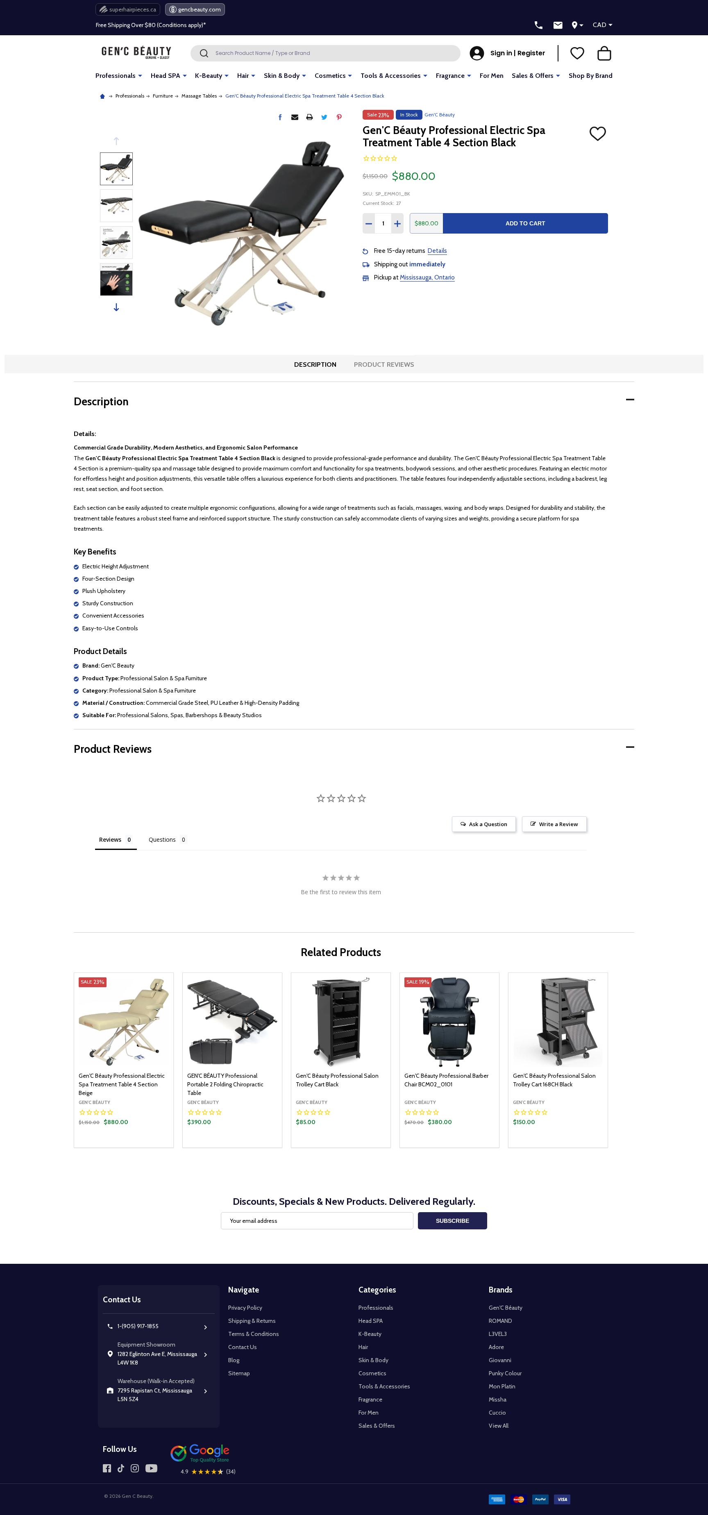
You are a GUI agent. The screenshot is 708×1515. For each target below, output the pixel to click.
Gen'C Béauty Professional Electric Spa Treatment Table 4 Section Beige (122, 1084)
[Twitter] (324, 117)
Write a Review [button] (558, 824)
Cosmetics (330, 75)
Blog (233, 1360)
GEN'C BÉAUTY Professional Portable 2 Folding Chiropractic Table (225, 1084)
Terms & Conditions (253, 1334)
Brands (501, 1290)
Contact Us (242, 1347)
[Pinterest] (339, 117)
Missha (497, 1399)
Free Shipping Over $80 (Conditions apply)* (151, 25)
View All (498, 1425)
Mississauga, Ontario (427, 277)
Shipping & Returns (252, 1320)
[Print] (309, 117)
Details (437, 250)
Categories (377, 1290)
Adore (496, 1347)
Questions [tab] (162, 839)
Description (315, 364)
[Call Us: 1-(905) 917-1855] (538, 25)
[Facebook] (280, 117)
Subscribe (452, 1220)
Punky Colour (505, 1373)
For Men (492, 75)
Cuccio (497, 1412)
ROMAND (500, 1320)
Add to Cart (525, 223)
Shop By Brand (591, 75)
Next (116, 307)
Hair (243, 75)
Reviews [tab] (110, 839)
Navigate (243, 1290)
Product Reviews (384, 364)
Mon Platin (502, 1386)
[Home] (103, 96)
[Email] (294, 117)
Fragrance (450, 75)
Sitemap (239, 1373)
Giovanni (500, 1360)
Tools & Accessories (391, 75)
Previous (116, 141)
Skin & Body (282, 75)
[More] (140, 75)
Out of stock (124, 1147)
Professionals (115, 75)
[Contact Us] (558, 25)
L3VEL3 (498, 1334)
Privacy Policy (245, 1307)
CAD (599, 25)
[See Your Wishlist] (577, 53)
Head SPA (165, 75)
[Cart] (604, 53)
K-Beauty (208, 75)
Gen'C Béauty (505, 1307)
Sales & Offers (533, 75)
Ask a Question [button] (488, 824)
